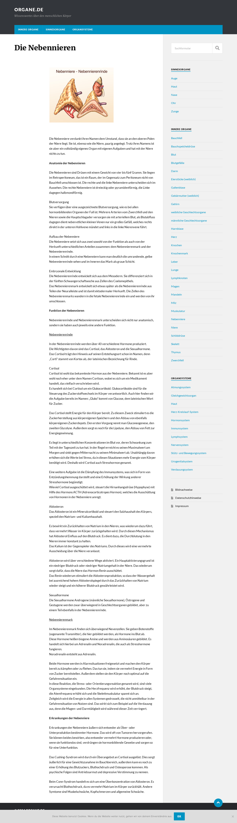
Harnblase (177, 228)
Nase (174, 94)
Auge (174, 78)
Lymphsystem (179, 436)
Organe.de (29, 9)
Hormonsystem (180, 420)
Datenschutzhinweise (188, 497)
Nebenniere (178, 319)
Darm (174, 171)
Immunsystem (179, 428)
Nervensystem (179, 444)
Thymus (176, 352)
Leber (174, 261)
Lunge (174, 269)
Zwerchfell (177, 360)
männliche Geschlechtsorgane (189, 220)
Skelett (175, 344)
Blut (173, 154)
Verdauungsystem (182, 469)
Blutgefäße (177, 162)
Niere (174, 327)
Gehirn (175, 204)
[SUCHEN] (217, 48)
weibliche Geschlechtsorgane (188, 212)
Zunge (175, 111)
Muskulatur (178, 311)
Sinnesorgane (55, 29)
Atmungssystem (181, 387)
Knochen (176, 245)
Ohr (173, 103)
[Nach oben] (218, 803)
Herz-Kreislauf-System (184, 411)
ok (179, 816)
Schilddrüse (178, 335)
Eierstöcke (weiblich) (183, 179)
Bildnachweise (183, 489)
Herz (174, 236)
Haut (174, 86)
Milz (173, 302)
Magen (175, 286)
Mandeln (176, 294)
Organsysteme (83, 29)
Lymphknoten (179, 278)
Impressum (182, 506)
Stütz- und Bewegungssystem (188, 453)
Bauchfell (176, 138)
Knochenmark (179, 253)
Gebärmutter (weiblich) (185, 195)
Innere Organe (28, 29)
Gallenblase (178, 187)
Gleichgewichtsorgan (183, 395)
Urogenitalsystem (181, 461)
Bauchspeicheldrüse (183, 146)
